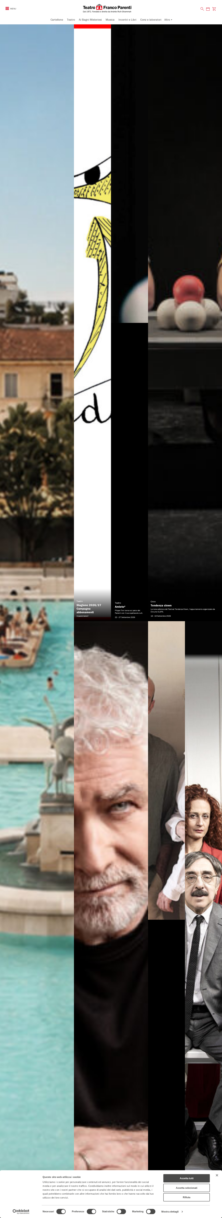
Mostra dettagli (170, 1211)
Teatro (71, 19)
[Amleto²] (129, 322)
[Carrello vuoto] (214, 8)
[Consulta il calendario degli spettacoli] (208, 8)
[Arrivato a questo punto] (111, 919)
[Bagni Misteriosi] (37, 621)
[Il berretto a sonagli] (203, 919)
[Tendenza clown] (185, 322)
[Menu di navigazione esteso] (7, 8)
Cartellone (57, 19)
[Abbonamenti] (92, 322)
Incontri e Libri (127, 19)
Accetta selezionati (186, 1187)
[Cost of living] (166, 919)
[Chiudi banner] (217, 1175)
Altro (167, 19)
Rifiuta (186, 1197)
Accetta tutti (187, 1178)
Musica (110, 19)
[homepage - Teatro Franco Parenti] (111, 8)
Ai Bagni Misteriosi (90, 19)
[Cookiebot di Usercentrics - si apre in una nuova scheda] (21, 1211)
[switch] (91, 1211)
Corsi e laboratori (150, 19)
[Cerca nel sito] (202, 9)
